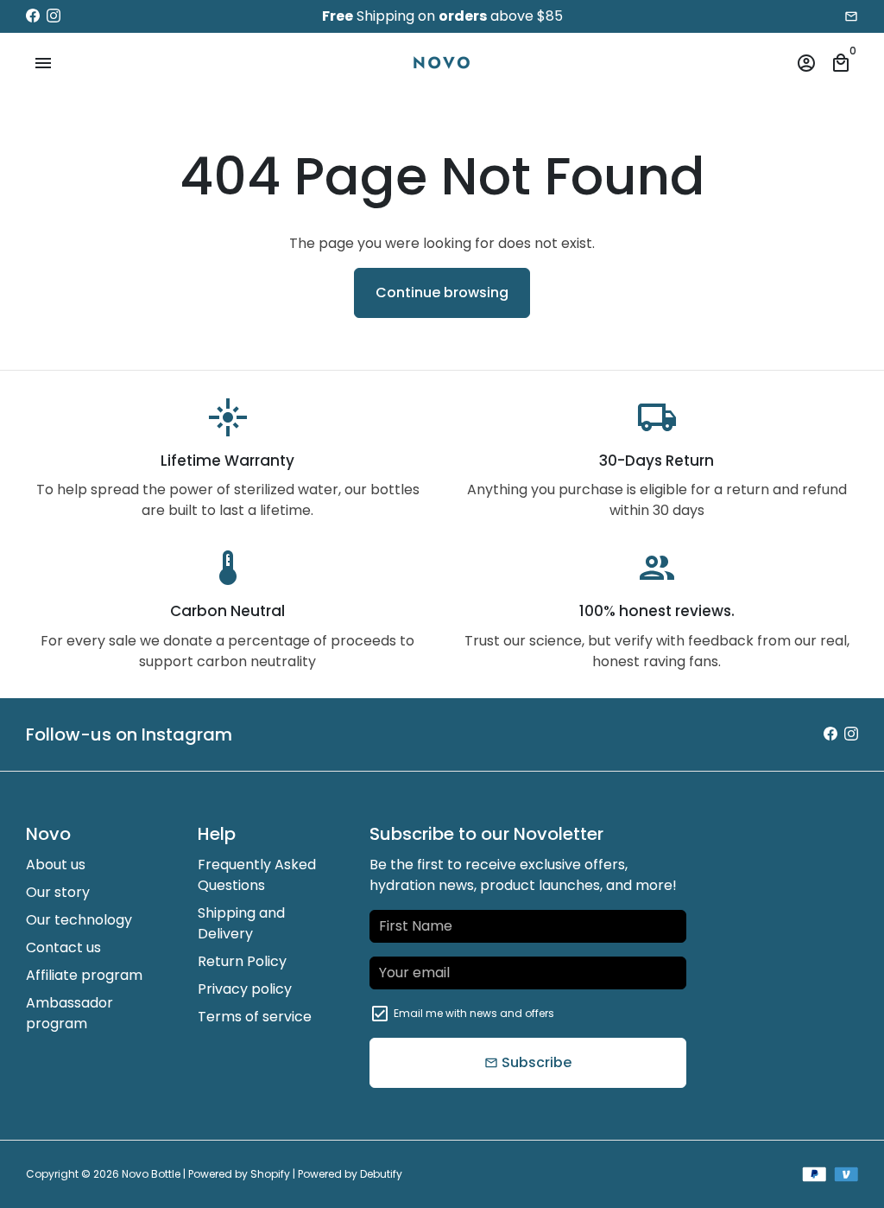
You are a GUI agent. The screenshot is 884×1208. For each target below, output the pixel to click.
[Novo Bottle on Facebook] (33, 16)
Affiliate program (84, 975)
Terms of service (255, 1017)
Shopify (270, 1174)
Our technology (79, 920)
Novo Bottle (151, 1174)
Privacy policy (245, 989)
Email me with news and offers (474, 1013)
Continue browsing (442, 292)
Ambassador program (69, 1013)
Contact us (63, 947)
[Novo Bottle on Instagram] (53, 16)
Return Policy (242, 961)
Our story (58, 892)
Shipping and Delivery (241, 923)
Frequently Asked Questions (257, 875)
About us (55, 864)
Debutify (381, 1174)
